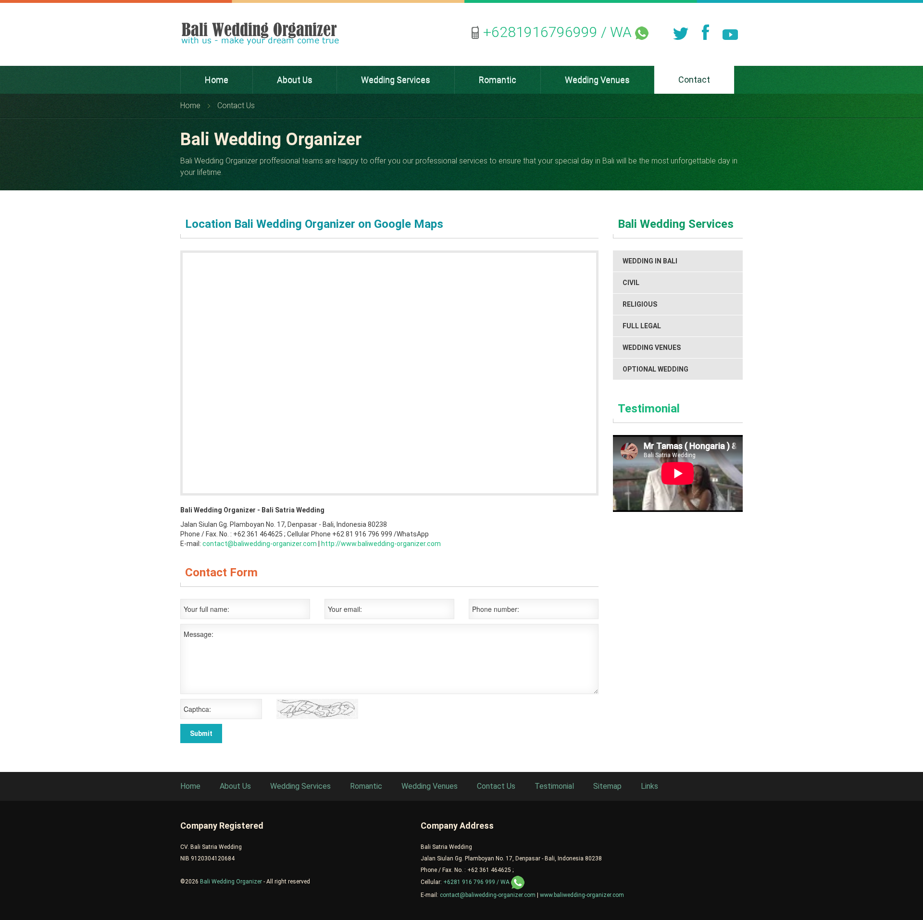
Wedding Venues (652, 347)
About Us (235, 786)
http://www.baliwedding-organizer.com (381, 543)
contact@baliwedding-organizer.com (259, 543)
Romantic (366, 786)
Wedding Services (300, 786)
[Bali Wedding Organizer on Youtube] (730, 32)
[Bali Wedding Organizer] (259, 33)
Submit (201, 733)
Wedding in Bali (650, 261)
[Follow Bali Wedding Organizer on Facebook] (705, 32)
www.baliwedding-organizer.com (582, 895)
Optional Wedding (655, 369)
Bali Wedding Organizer (231, 881)
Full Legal (642, 326)
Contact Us (496, 786)
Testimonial (649, 408)
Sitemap (607, 786)
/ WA (559, 32)
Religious (640, 304)
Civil (631, 282)
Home (190, 105)
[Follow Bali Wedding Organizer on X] (680, 32)
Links (649, 786)
